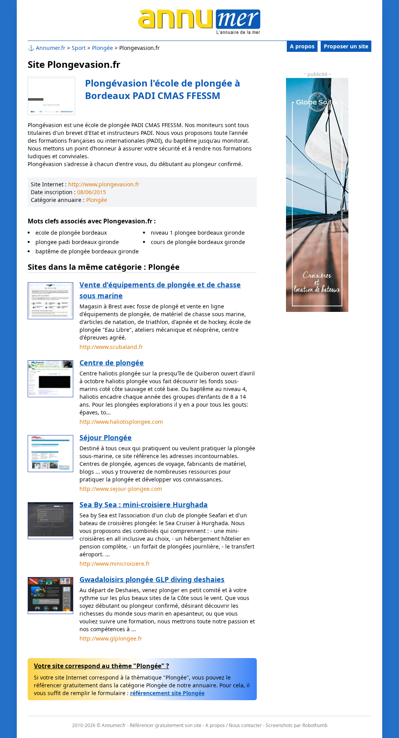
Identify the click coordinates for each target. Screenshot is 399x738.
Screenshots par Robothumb (296, 725)
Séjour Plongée (105, 437)
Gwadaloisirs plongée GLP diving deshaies (151, 579)
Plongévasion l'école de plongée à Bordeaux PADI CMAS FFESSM (162, 89)
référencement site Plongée (167, 693)
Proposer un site (346, 46)
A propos (302, 46)
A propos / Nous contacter (233, 725)
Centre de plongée (111, 362)
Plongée (102, 47)
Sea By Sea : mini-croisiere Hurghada (143, 504)
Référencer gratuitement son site (165, 725)
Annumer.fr (50, 47)
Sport (79, 47)
